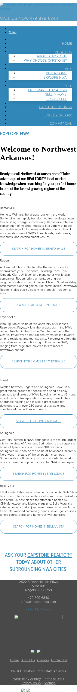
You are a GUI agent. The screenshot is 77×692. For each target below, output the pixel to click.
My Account (44, 609)
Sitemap (50, 683)
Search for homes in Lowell (38, 421)
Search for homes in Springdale (38, 474)
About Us (28, 660)
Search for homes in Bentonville (38, 249)
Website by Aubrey (27, 679)
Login (29, 609)
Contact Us (59, 660)
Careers (43, 660)
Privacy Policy (31, 683)
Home (14, 660)
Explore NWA (15, 133)
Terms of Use (52, 679)
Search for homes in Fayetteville (38, 361)
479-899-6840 (44, 18)
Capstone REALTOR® (49, 555)
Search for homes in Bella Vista (38, 526)
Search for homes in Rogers (38, 305)
